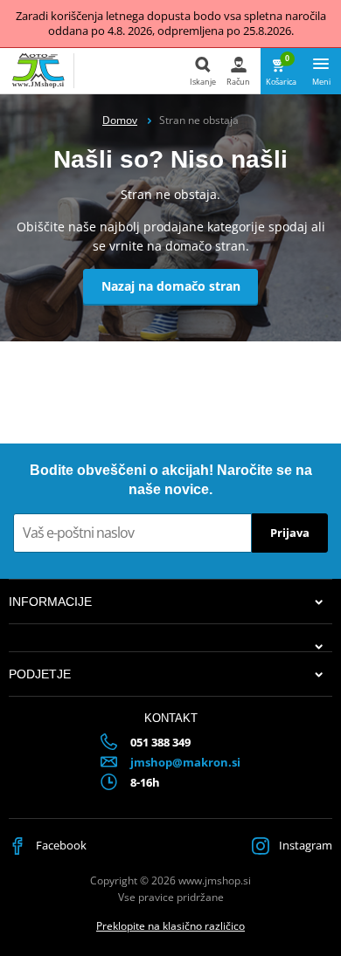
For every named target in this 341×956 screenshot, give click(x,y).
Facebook (60, 845)
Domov (119, 120)
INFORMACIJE (50, 602)
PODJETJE (40, 674)
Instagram (304, 845)
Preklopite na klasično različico (170, 925)
